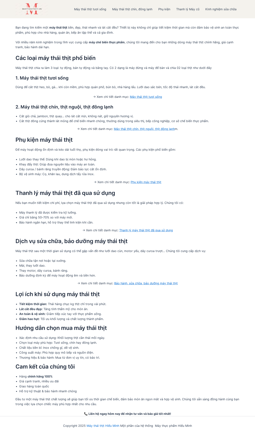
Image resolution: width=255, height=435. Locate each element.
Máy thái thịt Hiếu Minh (103, 426)
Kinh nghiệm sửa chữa (221, 9)
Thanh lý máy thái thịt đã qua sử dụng (146, 230)
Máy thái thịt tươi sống (90, 9)
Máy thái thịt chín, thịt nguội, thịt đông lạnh (144, 129)
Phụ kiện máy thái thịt (146, 182)
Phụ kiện (164, 9)
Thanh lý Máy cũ (187, 9)
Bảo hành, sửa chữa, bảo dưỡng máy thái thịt (146, 283)
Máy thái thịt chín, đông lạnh (132, 9)
